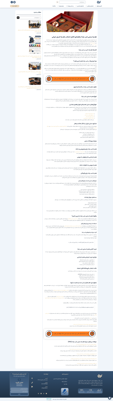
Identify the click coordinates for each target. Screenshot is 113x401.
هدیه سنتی (94, 44)
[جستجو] (57, 2)
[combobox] (72, 2)
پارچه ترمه (79, 226)
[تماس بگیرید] (19, 379)
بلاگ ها (54, 6)
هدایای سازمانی (90, 6)
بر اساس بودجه (71, 6)
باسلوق (64, 290)
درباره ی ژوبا (61, 6)
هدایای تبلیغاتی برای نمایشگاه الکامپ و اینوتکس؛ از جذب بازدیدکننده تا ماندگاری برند (29, 87)
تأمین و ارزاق (99, 6)
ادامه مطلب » (38, 33)
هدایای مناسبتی (80, 6)
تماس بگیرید (19, 382)
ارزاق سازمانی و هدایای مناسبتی (60, 378)
